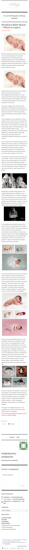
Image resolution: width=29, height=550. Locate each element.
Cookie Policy (7, 543)
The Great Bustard (17, 497)
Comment (22, 485)
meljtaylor (6, 497)
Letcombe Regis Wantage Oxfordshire (6, 519)
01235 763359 (5, 523)
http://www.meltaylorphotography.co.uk (13, 413)
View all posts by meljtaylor (9, 460)
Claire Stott (6, 501)
